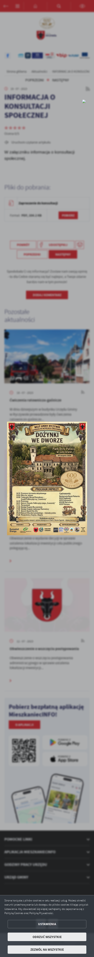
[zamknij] (84, 101)
